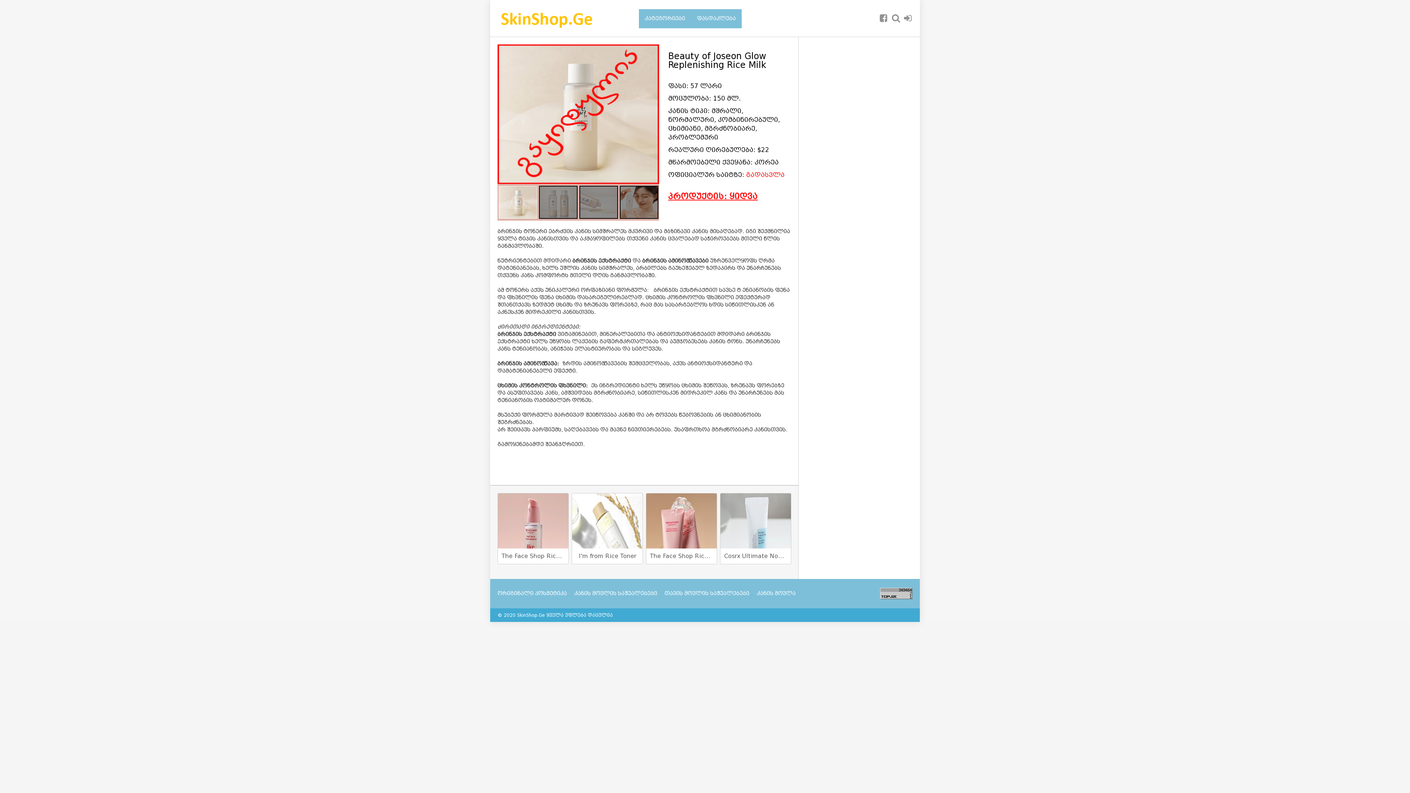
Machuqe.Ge (559, 18)
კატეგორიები (665, 18)
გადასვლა (765, 175)
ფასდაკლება (716, 18)
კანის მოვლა (776, 593)
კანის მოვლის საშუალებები (615, 593)
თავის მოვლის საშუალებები (707, 593)
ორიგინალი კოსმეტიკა (532, 593)
